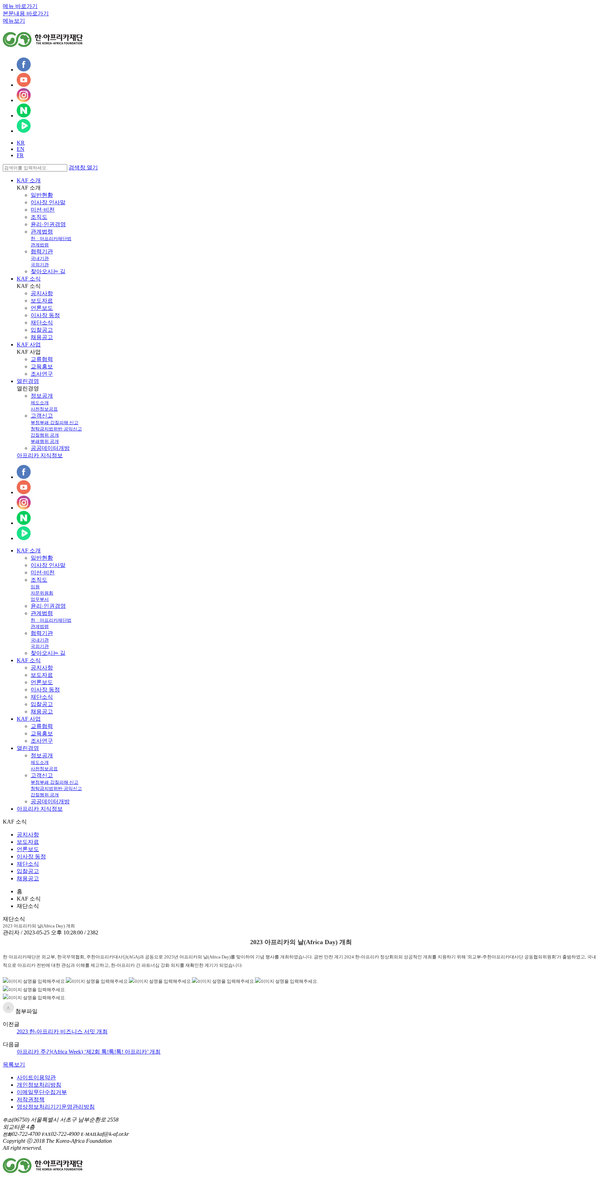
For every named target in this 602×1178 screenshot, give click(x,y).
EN (20, 149)
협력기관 (42, 251)
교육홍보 (42, 366)
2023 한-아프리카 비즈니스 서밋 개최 (62, 1031)
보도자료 (42, 301)
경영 (28, 748)
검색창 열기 (83, 167)
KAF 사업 (29, 344)
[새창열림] (24, 69)
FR (20, 155)
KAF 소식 (29, 279)
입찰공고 (42, 330)
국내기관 (40, 258)
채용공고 (42, 337)
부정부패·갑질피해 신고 (54, 422)
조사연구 (42, 374)
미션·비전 (43, 210)
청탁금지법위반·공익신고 (56, 428)
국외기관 (40, 264)
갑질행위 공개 (45, 435)
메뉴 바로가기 (20, 6)
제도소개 (40, 402)
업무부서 (40, 599)
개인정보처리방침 (39, 1085)
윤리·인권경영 (48, 224)
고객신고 (42, 416)
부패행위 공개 (45, 441)
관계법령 (42, 232)
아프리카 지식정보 (40, 455)
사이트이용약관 (36, 1077)
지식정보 (40, 809)
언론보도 (42, 308)
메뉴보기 (14, 21)
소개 (29, 550)
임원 (35, 586)
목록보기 (14, 1065)
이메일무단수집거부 (42, 1092)
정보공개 (42, 396)
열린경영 (28, 381)
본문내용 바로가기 (26, 13)
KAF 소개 (29, 180)
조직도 (39, 217)
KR (21, 143)
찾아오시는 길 (48, 271)
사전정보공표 (44, 409)
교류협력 (42, 359)
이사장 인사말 (48, 202)
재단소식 (42, 323)
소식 (29, 660)
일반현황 (42, 195)
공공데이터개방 (50, 448)
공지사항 (42, 293)
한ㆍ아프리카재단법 (51, 238)
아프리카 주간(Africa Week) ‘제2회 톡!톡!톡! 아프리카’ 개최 (89, 1052)
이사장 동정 (45, 315)
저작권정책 (31, 1099)
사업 (29, 719)
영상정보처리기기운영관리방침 (56, 1107)
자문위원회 (42, 593)
